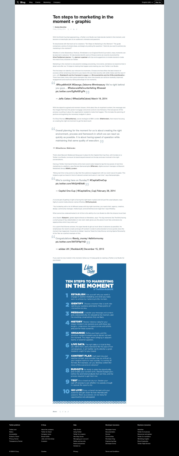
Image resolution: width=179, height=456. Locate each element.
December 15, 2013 (94, 249)
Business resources (144, 425)
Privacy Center (14, 439)
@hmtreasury (98, 84)
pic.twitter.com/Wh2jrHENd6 (70, 183)
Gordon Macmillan (60, 27)
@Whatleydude (91, 202)
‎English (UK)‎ (146, 2)
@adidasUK (77, 249)
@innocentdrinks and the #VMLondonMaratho (108, 75)
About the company (47, 429)
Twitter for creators (79, 434)
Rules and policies (79, 443)
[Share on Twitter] (68, 29)
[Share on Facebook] (70, 29)
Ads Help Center (78, 436)
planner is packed (81, 57)
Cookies (43, 451)
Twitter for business (144, 432)
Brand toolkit (45, 436)
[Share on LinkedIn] (73, 29)
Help (75, 425)
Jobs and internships (47, 439)
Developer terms (111, 443)
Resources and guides (145, 434)
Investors (44, 441)
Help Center (77, 429)
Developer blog (110, 439)
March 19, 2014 (99, 98)
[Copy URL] (76, 29)
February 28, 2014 (106, 190)
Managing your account (80, 439)
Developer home (111, 429)
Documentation (110, 432)
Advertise (140, 429)
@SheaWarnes (71, 119)
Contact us (76, 446)
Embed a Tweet (14, 436)
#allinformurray (95, 238)
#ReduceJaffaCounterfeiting (82, 88)
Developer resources (112, 425)
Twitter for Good (46, 432)
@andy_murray (79, 238)
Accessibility (13, 434)
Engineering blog (111, 441)
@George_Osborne (81, 84)
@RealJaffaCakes (81, 98)
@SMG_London (71, 168)
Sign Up (158, 2)
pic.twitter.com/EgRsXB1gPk (70, 91)
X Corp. (43, 425)
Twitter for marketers (144, 436)
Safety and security (79, 441)
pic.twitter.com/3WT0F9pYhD (71, 241)
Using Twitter (77, 432)
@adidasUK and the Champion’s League (74, 75)
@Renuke (94, 166)
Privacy (75, 451)
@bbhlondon (104, 119)
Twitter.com (13, 429)
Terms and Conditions (112, 451)
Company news (46, 434)
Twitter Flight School (144, 443)
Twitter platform (14, 425)
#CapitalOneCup (98, 180)
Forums (108, 434)
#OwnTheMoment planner (62, 57)
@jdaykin (65, 218)
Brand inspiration (143, 441)
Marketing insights (143, 439)
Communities (110, 436)
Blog (31, 2)
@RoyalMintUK (63, 84)
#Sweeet (101, 88)
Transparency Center (16, 441)
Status (11, 432)
